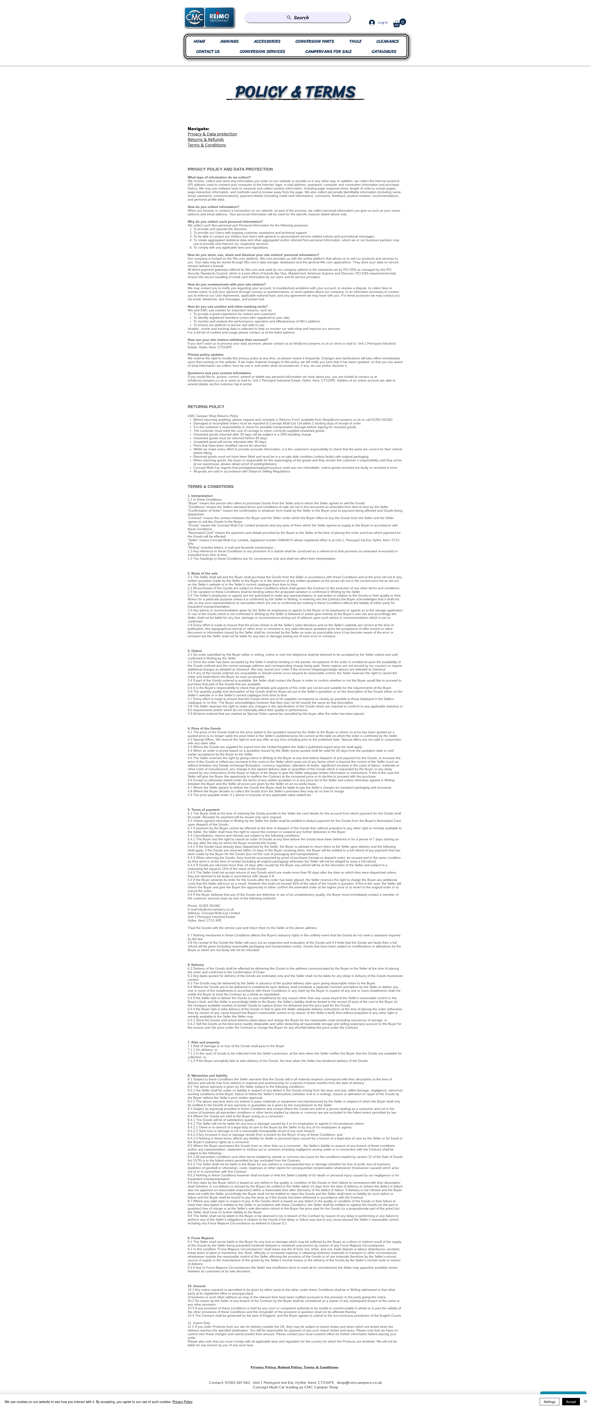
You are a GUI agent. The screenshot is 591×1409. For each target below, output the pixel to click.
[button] (399, 22)
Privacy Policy (182, 1401)
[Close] (585, 1401)
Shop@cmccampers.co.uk (342, 419)
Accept (571, 1401)
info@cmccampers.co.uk (311, 343)
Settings (549, 1401)
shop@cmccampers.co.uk (359, 1382)
